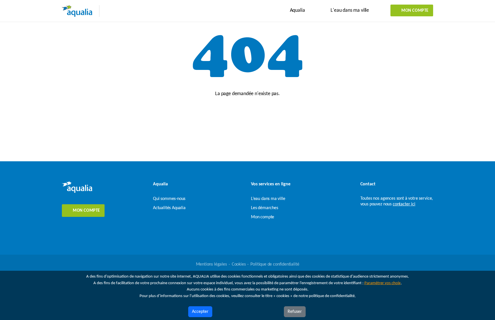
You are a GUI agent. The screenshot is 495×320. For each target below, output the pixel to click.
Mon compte (415, 11)
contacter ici (404, 204)
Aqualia (297, 10)
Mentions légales (211, 264)
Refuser (295, 311)
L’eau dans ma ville (268, 199)
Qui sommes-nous (169, 199)
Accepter (200, 311)
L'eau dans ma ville (350, 10)
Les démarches (264, 208)
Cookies (239, 264)
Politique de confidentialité (274, 264)
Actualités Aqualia (169, 208)
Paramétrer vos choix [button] (382, 283)
